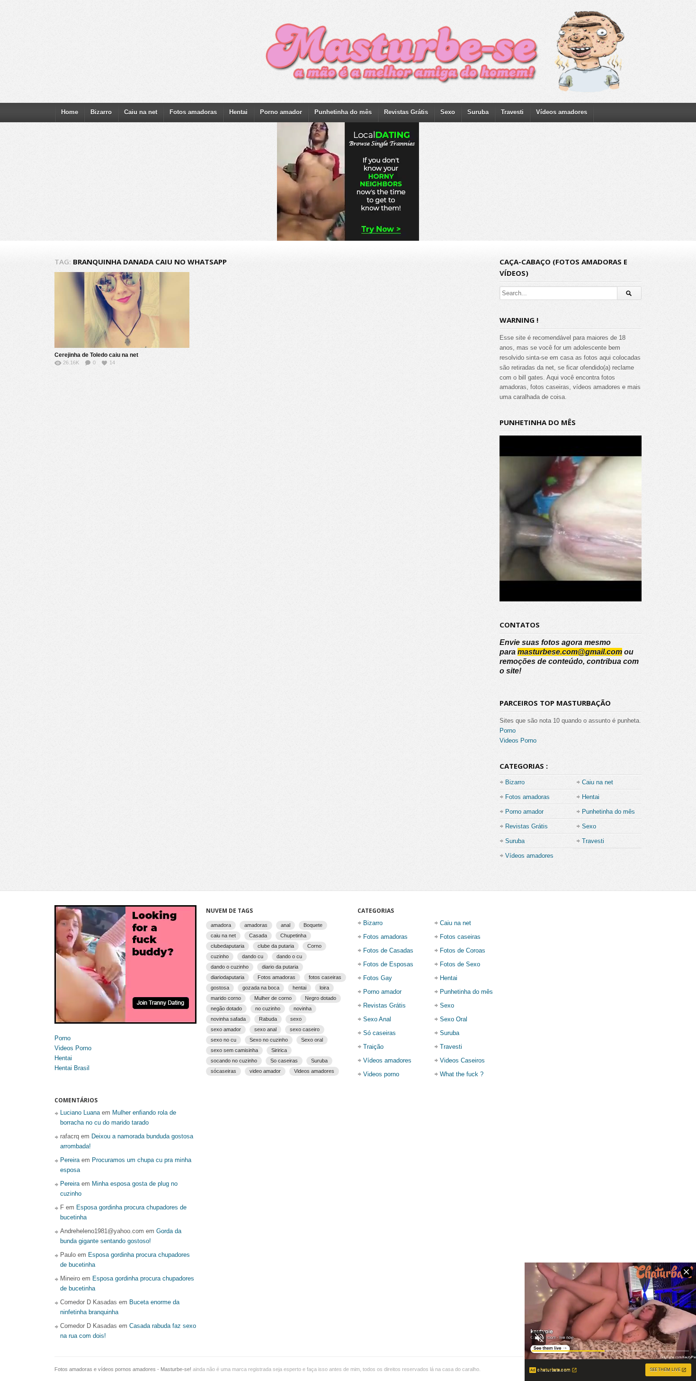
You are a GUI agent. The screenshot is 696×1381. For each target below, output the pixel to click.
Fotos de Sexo (460, 964)
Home (69, 112)
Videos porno (381, 1074)
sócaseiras (223, 1071)
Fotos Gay (377, 977)
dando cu (252, 956)
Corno (314, 946)
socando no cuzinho (234, 1060)
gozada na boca (260, 987)
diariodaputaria (227, 977)
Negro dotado (320, 998)
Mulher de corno (273, 998)
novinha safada (228, 1019)
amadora (221, 925)
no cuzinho (267, 1008)
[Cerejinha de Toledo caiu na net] (122, 310)
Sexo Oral (453, 1019)
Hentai (238, 112)
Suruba (478, 112)
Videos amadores (314, 1071)
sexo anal (265, 1029)
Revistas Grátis (406, 112)
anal (285, 925)
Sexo (447, 112)
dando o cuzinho (230, 967)
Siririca (279, 1050)
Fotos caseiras (460, 936)
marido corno (226, 998)
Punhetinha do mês (343, 112)
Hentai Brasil (71, 1068)
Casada (258, 935)
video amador (265, 1071)
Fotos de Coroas (462, 950)
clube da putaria (276, 946)
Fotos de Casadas (388, 950)
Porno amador (281, 112)
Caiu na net (140, 112)
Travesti (512, 112)
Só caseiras (379, 1032)
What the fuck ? (461, 1074)
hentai (299, 987)
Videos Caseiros (462, 1060)
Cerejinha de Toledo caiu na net (96, 355)
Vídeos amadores (561, 112)
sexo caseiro (305, 1029)
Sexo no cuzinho (269, 1040)
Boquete (312, 925)
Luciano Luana (80, 1112)
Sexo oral (312, 1040)
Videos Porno (518, 740)
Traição (373, 1046)
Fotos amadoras (193, 112)
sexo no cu (223, 1040)
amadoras (256, 925)
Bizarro (101, 112)
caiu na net (223, 935)
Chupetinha (293, 935)
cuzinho (220, 956)
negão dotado (226, 1008)
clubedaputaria (227, 946)
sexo (296, 1019)
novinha (303, 1008)
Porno (508, 730)
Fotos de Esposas (388, 964)
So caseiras (284, 1060)
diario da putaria (280, 967)
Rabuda (268, 1019)
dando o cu (289, 956)
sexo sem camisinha (234, 1050)
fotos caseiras (325, 977)
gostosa (220, 987)
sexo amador (226, 1029)
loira (324, 987)
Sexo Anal (377, 1019)
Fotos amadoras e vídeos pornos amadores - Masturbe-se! (122, 1369)
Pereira (70, 1159)
